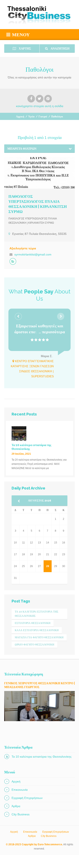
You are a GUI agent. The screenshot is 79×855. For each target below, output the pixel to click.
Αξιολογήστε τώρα (22, 248)
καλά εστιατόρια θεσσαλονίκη (37, 630)
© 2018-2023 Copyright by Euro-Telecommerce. (34, 844)
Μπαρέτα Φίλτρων (21, 148)
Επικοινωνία (20, 789)
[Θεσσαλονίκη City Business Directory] (39, 14)
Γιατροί (43, 116)
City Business (20, 814)
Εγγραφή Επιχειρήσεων (27, 798)
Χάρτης (24, 48)
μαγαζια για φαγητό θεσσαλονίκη (39, 637)
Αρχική (20, 116)
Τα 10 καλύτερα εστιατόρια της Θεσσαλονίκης (36, 613)
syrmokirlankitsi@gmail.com (32, 254)
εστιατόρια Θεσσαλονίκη (32, 623)
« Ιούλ (20, 501)
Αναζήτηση (60, 48)
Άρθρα (16, 806)
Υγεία (31, 116)
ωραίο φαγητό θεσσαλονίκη (34, 644)
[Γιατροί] (12, 261)
